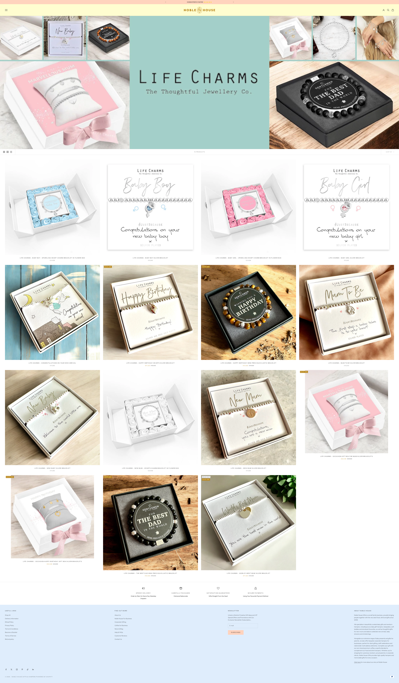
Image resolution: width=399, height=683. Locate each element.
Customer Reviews (121, 636)
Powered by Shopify (44, 676)
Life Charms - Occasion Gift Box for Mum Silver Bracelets (346, 456)
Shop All (7, 615)
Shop (13, 19)
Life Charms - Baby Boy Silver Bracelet (150, 258)
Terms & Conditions (11, 629)
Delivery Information (11, 619)
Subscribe (236, 632)
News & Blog (119, 629)
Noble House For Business (123, 619)
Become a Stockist (11, 632)
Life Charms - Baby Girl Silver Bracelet (347, 258)
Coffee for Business (121, 625)
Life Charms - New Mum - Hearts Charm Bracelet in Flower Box (150, 468)
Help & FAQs (119, 632)
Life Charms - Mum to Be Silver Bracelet (346, 363)
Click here (357, 662)
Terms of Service (10, 636)
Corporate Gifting (120, 622)
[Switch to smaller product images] (8, 152)
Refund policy (9, 639)
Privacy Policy (9, 625)
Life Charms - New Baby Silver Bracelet (52, 468)
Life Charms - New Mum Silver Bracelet (248, 468)
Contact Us (118, 639)
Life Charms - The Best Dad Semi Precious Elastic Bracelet (150, 573)
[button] (37, 663)
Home (7, 19)
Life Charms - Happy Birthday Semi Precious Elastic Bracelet (248, 363)
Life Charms (21, 19)
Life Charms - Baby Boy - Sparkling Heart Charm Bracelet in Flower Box (52, 258)
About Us (118, 615)
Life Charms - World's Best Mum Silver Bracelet (248, 573)
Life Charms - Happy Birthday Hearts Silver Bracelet (150, 363)
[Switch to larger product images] (4, 152)
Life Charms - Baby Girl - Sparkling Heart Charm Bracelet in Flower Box (248, 258)
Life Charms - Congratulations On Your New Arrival (52, 363)
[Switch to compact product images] (11, 152)
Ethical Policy (9, 622)
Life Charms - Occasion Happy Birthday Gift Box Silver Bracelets (52, 561)
